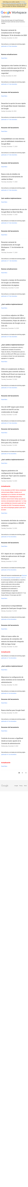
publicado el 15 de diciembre (9, 119)
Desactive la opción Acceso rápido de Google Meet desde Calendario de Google (13, 106)
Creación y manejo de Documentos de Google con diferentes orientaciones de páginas (13, 282)
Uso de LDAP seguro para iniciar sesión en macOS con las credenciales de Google (12, 409)
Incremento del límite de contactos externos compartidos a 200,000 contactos (13, 523)
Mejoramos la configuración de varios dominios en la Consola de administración (13, 679)
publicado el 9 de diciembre (8, 453)
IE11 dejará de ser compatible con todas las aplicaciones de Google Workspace (13, 556)
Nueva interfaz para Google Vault (13, 710)
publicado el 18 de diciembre (9, 46)
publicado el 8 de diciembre (8, 570)
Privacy (21, 785)
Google (16, 785)
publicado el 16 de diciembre (9, 84)
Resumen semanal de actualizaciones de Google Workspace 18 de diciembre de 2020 (14, 32)
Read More (4, 58)
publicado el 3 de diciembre (8, 693)
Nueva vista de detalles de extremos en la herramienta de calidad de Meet (12, 176)
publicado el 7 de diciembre (8, 658)
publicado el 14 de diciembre (9, 190)
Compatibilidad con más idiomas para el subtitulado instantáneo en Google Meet (13, 141)
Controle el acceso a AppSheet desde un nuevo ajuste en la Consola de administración (12, 740)
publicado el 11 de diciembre (9, 261)
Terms (25, 785)
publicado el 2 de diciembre (8, 754)
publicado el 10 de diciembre (9, 296)
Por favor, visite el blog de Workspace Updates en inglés (14, 2)
